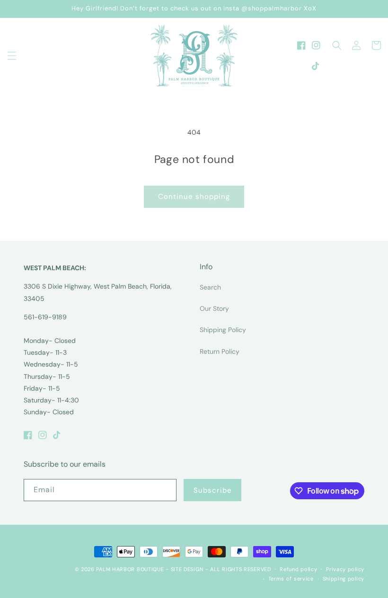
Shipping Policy (223, 329)
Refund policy (298, 569)
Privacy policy (345, 569)
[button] (11, 55)
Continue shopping (194, 196)
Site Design (187, 569)
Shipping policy (344, 578)
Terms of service (291, 578)
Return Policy (219, 351)
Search (210, 287)
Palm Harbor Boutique (130, 569)
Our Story (214, 308)
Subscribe (213, 490)
